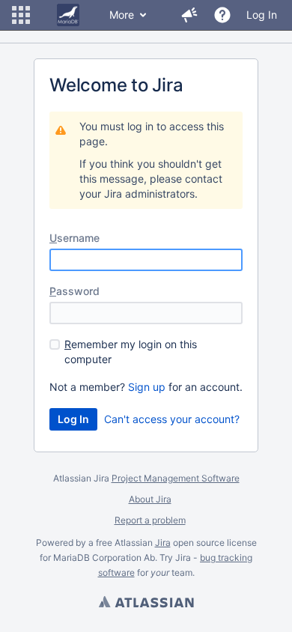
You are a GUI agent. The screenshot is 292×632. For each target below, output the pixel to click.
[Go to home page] (68, 15)
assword (74, 291)
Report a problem (150, 520)
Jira (163, 542)
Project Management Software (176, 478)
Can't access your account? (172, 419)
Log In (261, 14)
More (121, 14)
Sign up (146, 386)
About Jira (150, 499)
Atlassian (146, 603)
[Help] (222, 15)
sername (74, 237)
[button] (20, 15)
